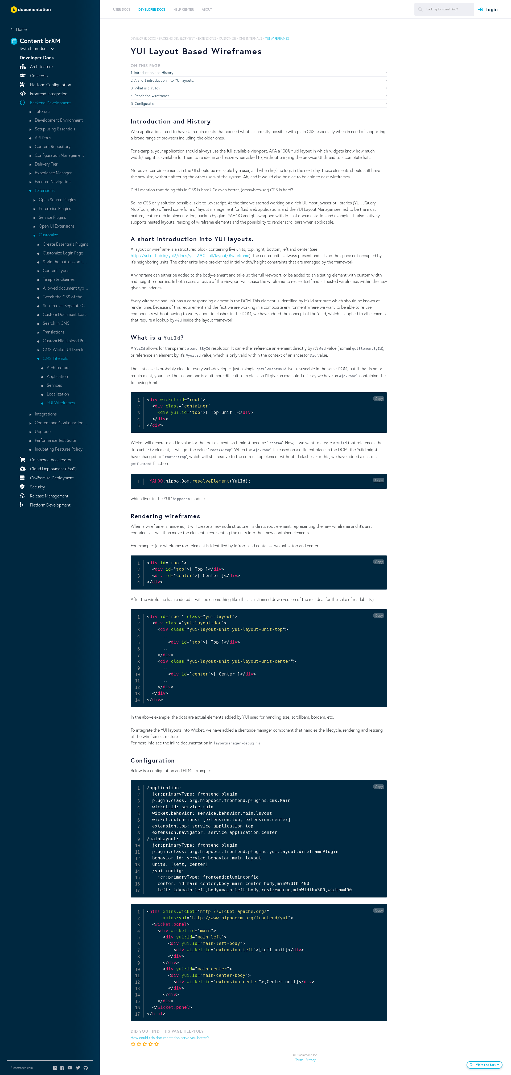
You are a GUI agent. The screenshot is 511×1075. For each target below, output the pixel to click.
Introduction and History (153, 72)
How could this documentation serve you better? (170, 1037)
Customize (48, 234)
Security (37, 486)
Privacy (311, 1060)
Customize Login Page (62, 253)
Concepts (38, 75)
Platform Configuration (50, 84)
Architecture (41, 66)
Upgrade (42, 431)
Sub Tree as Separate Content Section (65, 305)
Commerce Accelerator (50, 459)
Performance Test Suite (55, 440)
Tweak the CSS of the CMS (65, 296)
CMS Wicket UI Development (65, 349)
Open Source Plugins (57, 199)
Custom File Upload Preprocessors (65, 340)
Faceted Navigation (52, 181)
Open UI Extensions (56, 226)
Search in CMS (55, 323)
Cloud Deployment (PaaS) (53, 468)
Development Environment (58, 120)
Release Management (48, 496)
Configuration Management (59, 155)
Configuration (145, 103)
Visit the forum (488, 1065)
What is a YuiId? (147, 87)
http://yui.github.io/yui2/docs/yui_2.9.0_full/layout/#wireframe (190, 255)
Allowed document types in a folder (65, 288)
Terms (299, 1060)
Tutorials (42, 111)
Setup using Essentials (54, 128)
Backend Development (50, 102)
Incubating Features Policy (58, 449)
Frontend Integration (48, 93)
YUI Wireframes (60, 402)
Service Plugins (52, 217)
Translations (53, 332)
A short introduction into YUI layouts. (164, 80)
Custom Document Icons (64, 314)
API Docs (42, 137)
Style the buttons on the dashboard (65, 261)
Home (21, 29)
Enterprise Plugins (54, 208)
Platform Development (50, 505)
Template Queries (58, 279)
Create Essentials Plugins (65, 244)
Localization (57, 394)
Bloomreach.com (22, 1068)
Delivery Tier (45, 164)
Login (491, 9)
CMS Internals (55, 358)
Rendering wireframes (152, 95)
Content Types (55, 270)
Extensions (44, 190)
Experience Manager (53, 172)
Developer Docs (143, 38)
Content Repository (52, 146)
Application (57, 376)
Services (54, 385)
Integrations (45, 414)
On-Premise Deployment (51, 477)
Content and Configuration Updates (61, 422)
